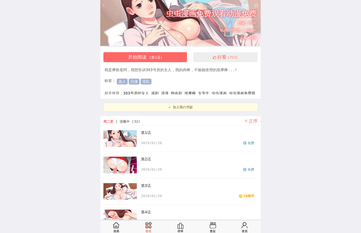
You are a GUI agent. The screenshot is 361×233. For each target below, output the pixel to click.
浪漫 (166, 93)
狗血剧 (177, 93)
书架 (245, 5)
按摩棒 (191, 93)
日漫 (134, 81)
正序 (253, 121)
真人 (122, 81)
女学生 (205, 93)
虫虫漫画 (220, 93)
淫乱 (146, 81)
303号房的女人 (137, 93)
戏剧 (156, 93)
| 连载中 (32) (121, 121)
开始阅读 (145, 57)
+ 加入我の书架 (181, 107)
